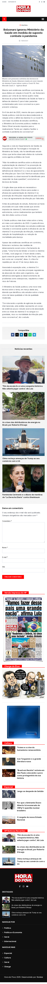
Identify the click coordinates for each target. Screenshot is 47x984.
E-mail (5, 557)
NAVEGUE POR (8, 922)
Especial (8, 787)
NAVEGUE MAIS (8, 947)
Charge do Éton (12, 666)
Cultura (8, 743)
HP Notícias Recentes (14, 831)
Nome (5, 547)
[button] (43, 19)
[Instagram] (41, 2)
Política (24, 25)
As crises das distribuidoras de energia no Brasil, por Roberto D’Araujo (31, 849)
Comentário (7, 521)
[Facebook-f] (39, 2)
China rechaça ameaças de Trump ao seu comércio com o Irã (31, 861)
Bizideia (40, 977)
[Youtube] (44, 2)
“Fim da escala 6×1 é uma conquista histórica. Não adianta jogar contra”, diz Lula (30, 837)
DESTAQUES (7, 892)
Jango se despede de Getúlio (30, 791)
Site (3, 567)
